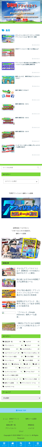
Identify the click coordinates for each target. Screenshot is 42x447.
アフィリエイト (10, 428)
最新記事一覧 (11, 425)
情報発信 (31, 425)
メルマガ (31, 428)
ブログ (21, 431)
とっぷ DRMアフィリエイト (11, 420)
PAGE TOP (22, 410)
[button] (38, 167)
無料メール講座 (31, 419)
